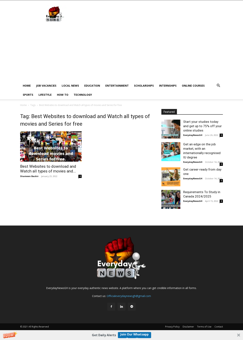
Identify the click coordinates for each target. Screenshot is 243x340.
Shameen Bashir (29, 176)
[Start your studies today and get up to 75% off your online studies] (170, 129)
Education (92, 85)
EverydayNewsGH (192, 135)
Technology (83, 94)
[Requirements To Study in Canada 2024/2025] (170, 199)
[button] (121, 335)
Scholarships (144, 85)
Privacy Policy (172, 326)
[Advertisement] (121, 52)
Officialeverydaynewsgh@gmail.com (129, 296)
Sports (28, 94)
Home (27, 85)
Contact (219, 326)
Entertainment (117, 85)
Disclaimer (188, 326)
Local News (70, 85)
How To (62, 94)
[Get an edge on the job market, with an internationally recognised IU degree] (170, 151)
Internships (168, 85)
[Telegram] (132, 306)
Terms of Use (204, 326)
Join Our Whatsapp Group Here (134, 335)
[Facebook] (111, 306)
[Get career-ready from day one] (170, 176)
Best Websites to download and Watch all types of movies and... (48, 168)
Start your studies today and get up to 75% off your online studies (202, 126)
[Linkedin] (121, 306)
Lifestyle (45, 94)
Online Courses (193, 85)
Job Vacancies (46, 85)
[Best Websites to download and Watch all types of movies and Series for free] (51, 146)
